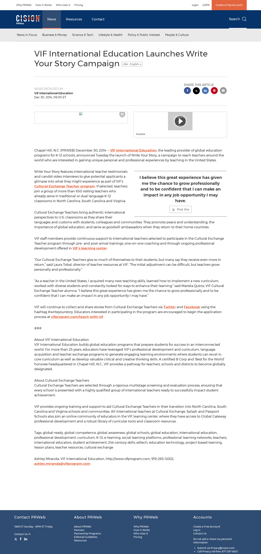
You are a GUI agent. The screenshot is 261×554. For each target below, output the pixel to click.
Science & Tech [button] (82, 35)
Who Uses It (63, 5)
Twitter (169, 307)
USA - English (131, 64)
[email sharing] (223, 91)
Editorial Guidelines (85, 536)
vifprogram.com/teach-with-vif (77, 317)
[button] (80, 113)
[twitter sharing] (196, 91)
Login (195, 5)
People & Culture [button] (177, 35)
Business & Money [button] (54, 35)
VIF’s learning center (90, 248)
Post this (183, 209)
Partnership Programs (87, 533)
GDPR (206, 5)
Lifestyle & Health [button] (110, 35)
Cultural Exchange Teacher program (64, 186)
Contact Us (21, 534)
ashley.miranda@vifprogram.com (62, 464)
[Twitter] (16, 539)
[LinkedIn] (25, 539)
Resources (74, 19)
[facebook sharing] (187, 91)
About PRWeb (82, 526)
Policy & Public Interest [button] (144, 35)
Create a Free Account (229, 5)
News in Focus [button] (27, 35)
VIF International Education (133, 150)
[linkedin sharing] (205, 91)
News (51, 19)
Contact (98, 19)
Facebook (192, 307)
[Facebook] (20, 539)
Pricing (78, 5)
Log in (196, 530)
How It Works (43, 5)
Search (234, 19)
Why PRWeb (23, 5)
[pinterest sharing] (214, 91)
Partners (79, 530)
